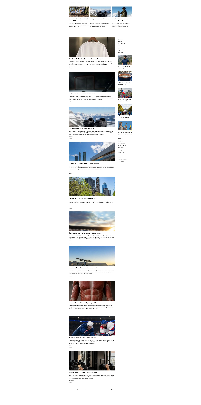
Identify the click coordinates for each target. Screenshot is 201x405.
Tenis (69, 171)
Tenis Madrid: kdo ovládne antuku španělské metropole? (84, 163)
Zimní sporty (70, 136)
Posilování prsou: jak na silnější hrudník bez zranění (83, 372)
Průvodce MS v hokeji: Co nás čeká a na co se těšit (82, 337)
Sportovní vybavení (71, 66)
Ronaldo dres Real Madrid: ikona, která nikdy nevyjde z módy (85, 59)
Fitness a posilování (71, 310)
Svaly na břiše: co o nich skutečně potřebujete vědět (83, 303)
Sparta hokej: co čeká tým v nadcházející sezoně (82, 93)
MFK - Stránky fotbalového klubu (76, 2)
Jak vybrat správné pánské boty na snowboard (81, 128)
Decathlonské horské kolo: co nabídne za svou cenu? (83, 268)
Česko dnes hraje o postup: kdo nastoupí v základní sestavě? (85, 233)
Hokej (70, 101)
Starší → (113, 389)
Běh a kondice (71, 206)
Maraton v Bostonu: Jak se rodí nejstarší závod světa (83, 198)
